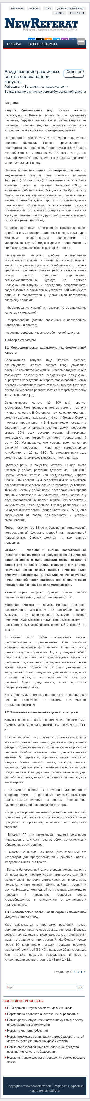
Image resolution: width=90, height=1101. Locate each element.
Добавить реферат (71, 8)
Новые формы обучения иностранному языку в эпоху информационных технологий (45, 1022)
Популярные (18, 52)
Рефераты (12, 86)
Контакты (77, 13)
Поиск (59, 13)
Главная (17, 8)
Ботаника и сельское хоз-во (44, 86)
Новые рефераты (43, 44)
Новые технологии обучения (27, 1030)
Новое (34, 8)
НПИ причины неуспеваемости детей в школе (40, 1008)
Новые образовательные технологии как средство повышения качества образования (43, 1049)
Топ (48, 8)
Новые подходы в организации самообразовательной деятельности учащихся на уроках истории (45, 1038)
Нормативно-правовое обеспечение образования (42, 1014)
